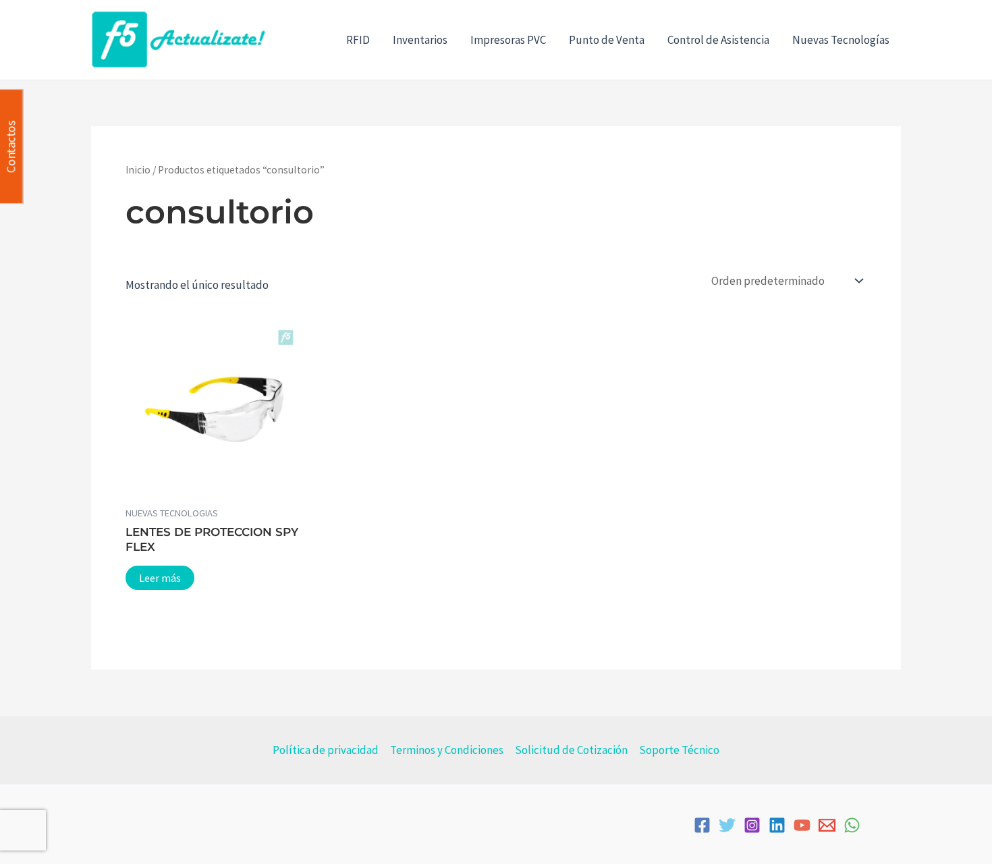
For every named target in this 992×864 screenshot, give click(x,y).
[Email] (827, 825)
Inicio (138, 169)
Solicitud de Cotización (571, 749)
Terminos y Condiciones (446, 749)
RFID (358, 39)
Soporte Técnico (679, 749)
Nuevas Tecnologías (840, 39)
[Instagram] (752, 825)
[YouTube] (802, 825)
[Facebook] (702, 825)
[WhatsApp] (852, 825)
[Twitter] (727, 825)
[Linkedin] (777, 825)
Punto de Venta (606, 39)
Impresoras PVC (508, 39)
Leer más (160, 578)
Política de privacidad (326, 749)
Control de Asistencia (718, 39)
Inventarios (420, 39)
